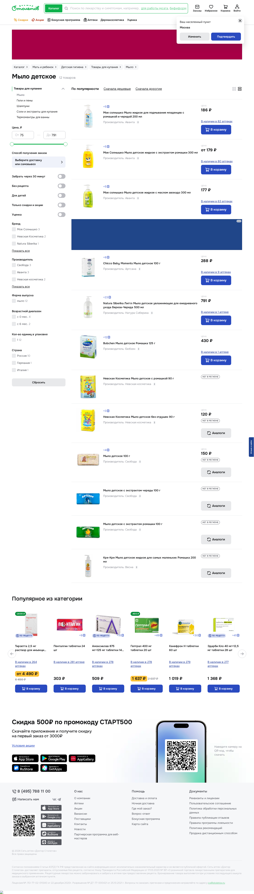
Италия (22, 370)
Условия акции (23, 745)
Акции (40, 20)
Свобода (24, 265)
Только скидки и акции (27, 205)
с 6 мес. (23, 324)
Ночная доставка (143, 803)
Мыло (20, 95)
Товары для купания (28, 88)
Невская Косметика (31, 236)
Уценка (132, 20)
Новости (80, 829)
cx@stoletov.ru (216, 882)
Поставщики (82, 819)
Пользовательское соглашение (210, 803)
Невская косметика (31, 279)
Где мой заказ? (142, 808)
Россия (23, 356)
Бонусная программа (65, 20)
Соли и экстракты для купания (37, 111)
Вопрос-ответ (141, 813)
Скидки (23, 20)
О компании (82, 798)
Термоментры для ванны (33, 117)
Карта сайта (140, 824)
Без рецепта (20, 186)
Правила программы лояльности (211, 823)
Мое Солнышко (28, 229)
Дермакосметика (112, 20)
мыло (22, 301)
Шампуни (23, 106)
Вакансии (80, 813)
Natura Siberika (28, 243)
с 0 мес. (24, 317)
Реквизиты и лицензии (204, 798)
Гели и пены (25, 100)
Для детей (19, 195)
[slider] (12, 144)
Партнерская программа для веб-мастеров (96, 836)
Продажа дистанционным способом (213, 833)
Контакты (80, 824)
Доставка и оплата (144, 798)
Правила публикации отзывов (209, 817)
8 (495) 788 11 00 (33, 791)
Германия (24, 363)
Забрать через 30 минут (28, 176)
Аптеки (92, 20)
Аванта (23, 272)
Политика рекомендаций (205, 828)
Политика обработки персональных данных (213, 810)
